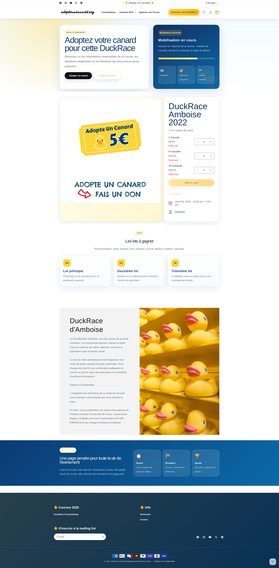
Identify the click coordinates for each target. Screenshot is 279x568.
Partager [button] (175, 193)
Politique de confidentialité (164, 561)
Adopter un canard (78, 75)
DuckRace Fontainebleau (66, 514)
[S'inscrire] (103, 536)
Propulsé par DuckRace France (138, 561)
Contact (144, 519)
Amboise (180, 212)
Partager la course (107, 75)
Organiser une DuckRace (184, 12)
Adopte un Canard (118, 561)
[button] (127, 12)
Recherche (145, 514)
